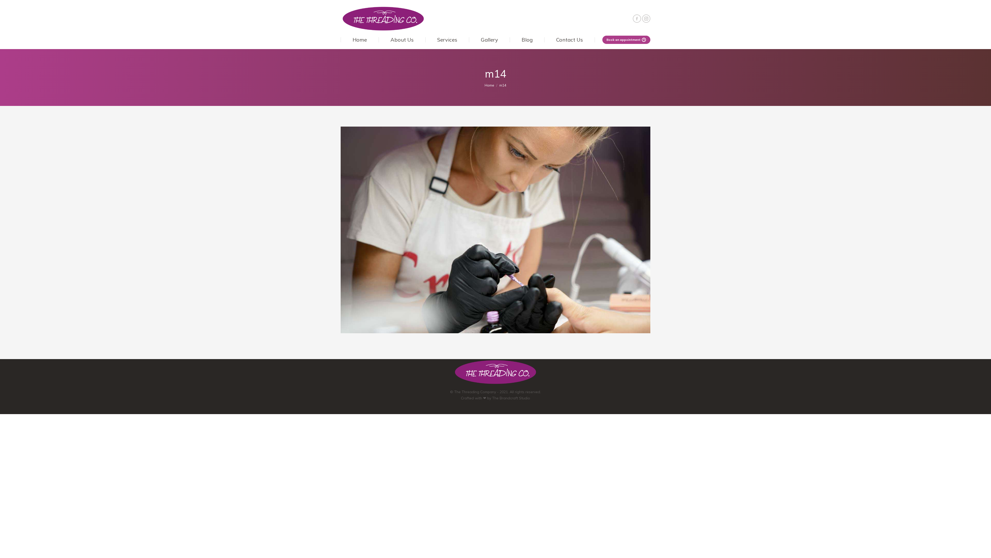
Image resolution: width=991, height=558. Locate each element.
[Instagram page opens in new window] (646, 18)
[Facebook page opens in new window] (637, 18)
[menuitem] (360, 40)
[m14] (495, 230)
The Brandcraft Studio (511, 398)
